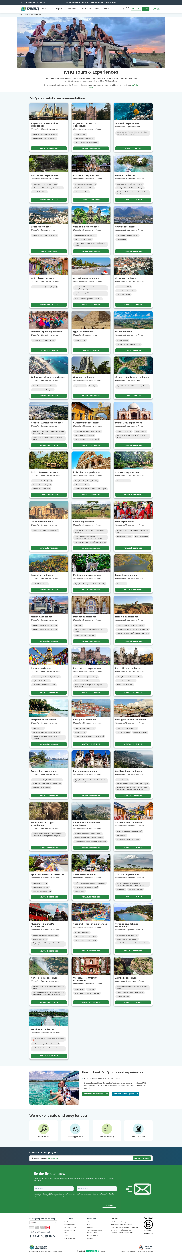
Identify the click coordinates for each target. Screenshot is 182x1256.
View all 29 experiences (91, 693)
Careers (90, 1227)
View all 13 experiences (133, 847)
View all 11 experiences (49, 495)
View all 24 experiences (91, 495)
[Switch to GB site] (42, 1227)
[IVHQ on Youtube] (50, 1236)
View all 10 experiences (49, 148)
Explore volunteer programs (96, 1094)
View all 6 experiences (91, 148)
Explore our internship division (142, 1251)
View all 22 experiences (49, 1056)
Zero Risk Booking (70, 1227)
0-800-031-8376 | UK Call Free (121, 1230)
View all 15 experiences (133, 200)
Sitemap (90, 1238)
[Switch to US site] (31, 1227)
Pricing (97, 9)
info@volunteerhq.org (118, 1222)
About (106, 9)
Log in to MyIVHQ (69, 1238)
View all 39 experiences (91, 305)
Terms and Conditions (94, 1230)
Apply (145, 9)
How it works (86, 9)
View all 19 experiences (133, 897)
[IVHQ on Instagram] (34, 1236)
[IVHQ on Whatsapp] (54, 1236)
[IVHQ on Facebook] (30, 1236)
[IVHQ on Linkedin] (46, 1236)
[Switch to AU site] (37, 1227)
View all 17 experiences (91, 200)
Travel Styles (71, 9)
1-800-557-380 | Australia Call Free (122, 1233)
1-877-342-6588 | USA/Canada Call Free (124, 1227)
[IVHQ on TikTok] (38, 1236)
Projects (59, 9)
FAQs (65, 1233)
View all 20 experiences (49, 350)
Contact (136, 9)
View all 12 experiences (133, 744)
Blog (88, 1225)
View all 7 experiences (91, 251)
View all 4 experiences (91, 548)
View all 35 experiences (91, 445)
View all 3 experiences (49, 590)
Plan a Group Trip (69, 1230)
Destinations (46, 9)
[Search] (123, 9)
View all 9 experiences (133, 445)
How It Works (68, 1222)
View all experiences (133, 148)
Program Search (69, 1225)
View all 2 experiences (49, 396)
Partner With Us (92, 1236)
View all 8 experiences (49, 445)
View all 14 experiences (133, 693)
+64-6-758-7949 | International (121, 1225)
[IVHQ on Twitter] (42, 1236)
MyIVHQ (155, 9)
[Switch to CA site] (48, 1227)
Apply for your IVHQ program (125, 1094)
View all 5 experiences (133, 251)
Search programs (141, 1158)
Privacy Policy (92, 1233)
